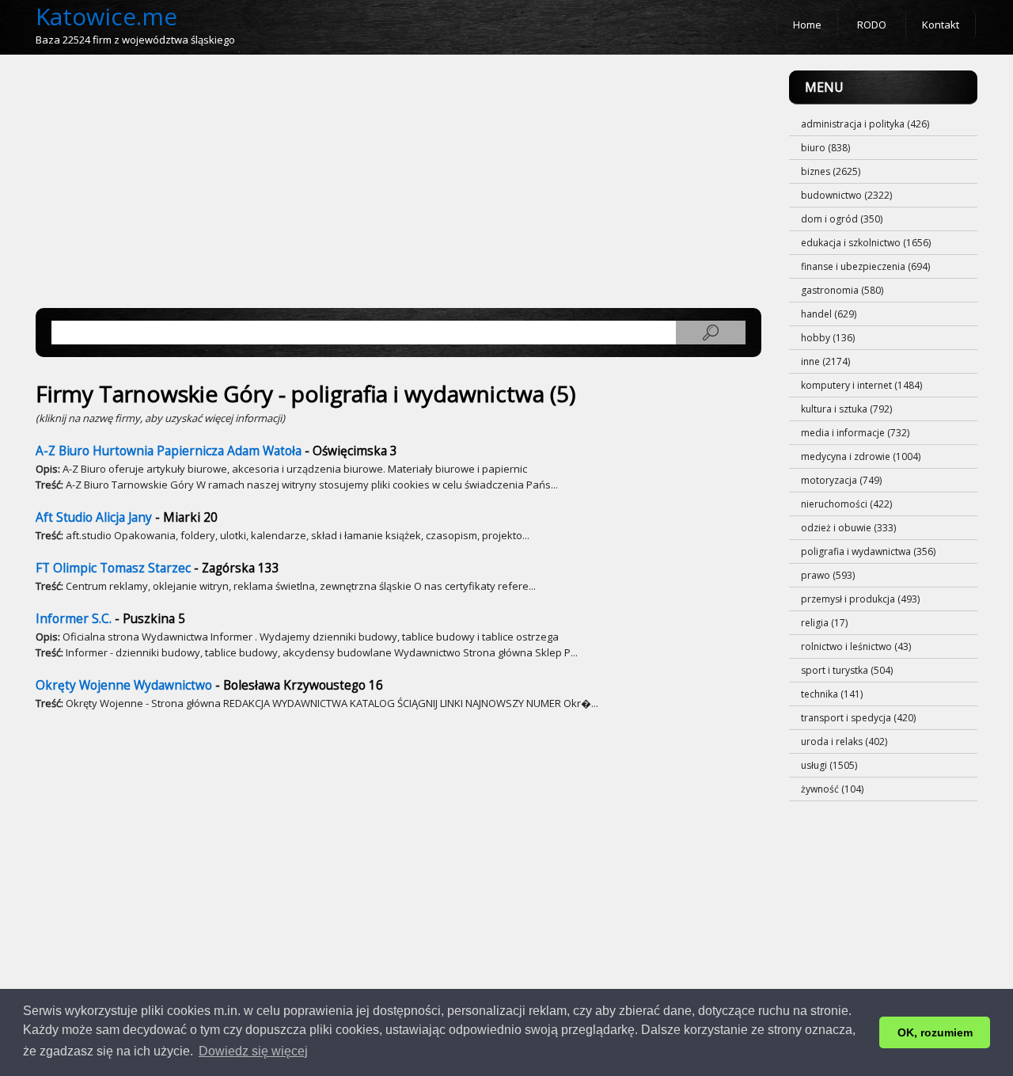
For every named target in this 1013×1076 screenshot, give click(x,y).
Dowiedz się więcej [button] (253, 1051)
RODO (871, 24)
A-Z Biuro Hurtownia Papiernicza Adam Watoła (169, 451)
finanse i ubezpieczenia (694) (865, 266)
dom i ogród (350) (841, 219)
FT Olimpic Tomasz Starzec (113, 568)
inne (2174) (825, 361)
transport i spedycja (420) (858, 717)
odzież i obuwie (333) (848, 527)
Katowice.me (106, 16)
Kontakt (940, 24)
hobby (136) (828, 337)
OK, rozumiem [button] (935, 1032)
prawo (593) (828, 575)
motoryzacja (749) (841, 480)
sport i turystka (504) (847, 670)
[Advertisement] (398, 181)
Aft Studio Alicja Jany (94, 517)
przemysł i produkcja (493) (860, 599)
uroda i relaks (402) (844, 741)
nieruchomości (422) (846, 504)
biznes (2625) (830, 171)
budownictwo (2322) (846, 195)
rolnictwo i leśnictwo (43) (856, 646)
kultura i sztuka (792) (846, 409)
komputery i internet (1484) (861, 385)
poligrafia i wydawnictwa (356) (868, 551)
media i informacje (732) (855, 432)
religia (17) (824, 622)
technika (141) (832, 694)
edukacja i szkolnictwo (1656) (866, 242)
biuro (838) (825, 147)
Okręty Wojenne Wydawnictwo (124, 685)
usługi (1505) (829, 765)
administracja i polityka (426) (865, 124)
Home (807, 24)
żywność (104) (832, 789)
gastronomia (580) (842, 290)
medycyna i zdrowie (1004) (860, 456)
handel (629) (828, 314)
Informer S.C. (74, 618)
